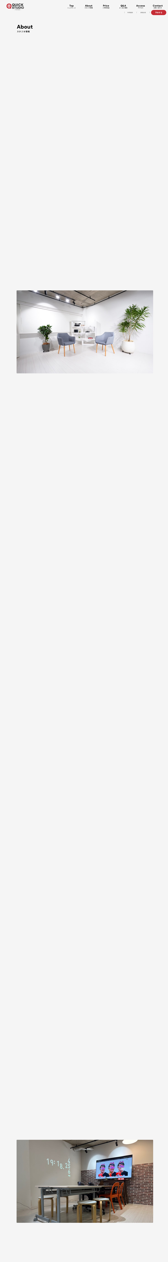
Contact (158, 5)
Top (71, 5)
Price (106, 5)
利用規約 (130, 12)
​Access (140, 5)
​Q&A (123, 5)
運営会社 (143, 12)
